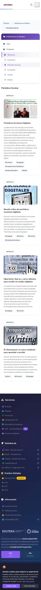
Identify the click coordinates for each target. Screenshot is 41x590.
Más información (28, 581)
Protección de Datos (13, 515)
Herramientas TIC (11, 420)
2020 (6, 490)
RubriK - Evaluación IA (12, 454)
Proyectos (9, 415)
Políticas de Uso (11, 510)
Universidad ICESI (11, 519)
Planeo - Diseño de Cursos (15, 459)
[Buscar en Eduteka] (31, 5)
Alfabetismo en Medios (22, 23)
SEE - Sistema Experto (15, 429)
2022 (6, 482)
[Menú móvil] (37, 4)
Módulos (6, 23)
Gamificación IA (11, 463)
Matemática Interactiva (13, 424)
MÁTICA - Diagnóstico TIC (15, 467)
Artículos (8, 406)
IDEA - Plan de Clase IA (14, 450)
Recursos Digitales (12, 433)
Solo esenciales (29, 586)
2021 (6, 486)
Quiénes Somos (11, 506)
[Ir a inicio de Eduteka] (8, 4)
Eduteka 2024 (14, 478)
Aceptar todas (11, 586)
